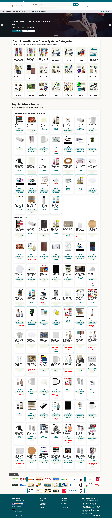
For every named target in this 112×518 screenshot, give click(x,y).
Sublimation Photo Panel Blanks (31, 95)
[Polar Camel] (80, 485)
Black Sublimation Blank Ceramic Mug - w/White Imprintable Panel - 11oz (55, 387)
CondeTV (42, 506)
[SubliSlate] (56, 491)
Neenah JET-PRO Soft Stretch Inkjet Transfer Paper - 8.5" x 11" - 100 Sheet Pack (19, 205)
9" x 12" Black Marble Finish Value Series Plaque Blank (43, 229)
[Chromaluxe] (31, 479)
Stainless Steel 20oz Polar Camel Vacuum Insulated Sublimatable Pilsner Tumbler (80, 387)
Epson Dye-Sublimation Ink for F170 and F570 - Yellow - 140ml (79, 186)
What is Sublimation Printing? (18, 1)
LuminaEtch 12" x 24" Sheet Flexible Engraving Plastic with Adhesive (80, 364)
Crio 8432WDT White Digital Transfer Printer (80, 166)
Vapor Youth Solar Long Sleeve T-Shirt (31, 252)
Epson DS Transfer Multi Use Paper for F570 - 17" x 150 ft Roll (79, 125)
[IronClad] (39, 485)
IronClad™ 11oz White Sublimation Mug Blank (43, 145)
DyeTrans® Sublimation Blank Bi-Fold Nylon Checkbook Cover (43, 411)
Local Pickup (64, 504)
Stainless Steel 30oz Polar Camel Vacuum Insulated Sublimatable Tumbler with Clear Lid (31, 433)
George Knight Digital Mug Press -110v (56, 433)
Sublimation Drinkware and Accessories (68, 76)
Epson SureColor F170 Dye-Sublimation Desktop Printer (67, 186)
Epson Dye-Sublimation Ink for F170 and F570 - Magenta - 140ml (55, 166)
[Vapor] (80, 491)
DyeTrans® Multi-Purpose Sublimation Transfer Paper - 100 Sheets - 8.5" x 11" (19, 186)
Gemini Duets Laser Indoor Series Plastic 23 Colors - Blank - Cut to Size (19, 229)
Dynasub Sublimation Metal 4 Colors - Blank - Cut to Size (31, 205)
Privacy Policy (64, 508)
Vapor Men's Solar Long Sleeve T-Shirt (67, 433)
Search (76, 4)
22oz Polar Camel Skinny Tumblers (18, 60)
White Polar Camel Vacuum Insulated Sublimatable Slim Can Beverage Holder (43, 318)
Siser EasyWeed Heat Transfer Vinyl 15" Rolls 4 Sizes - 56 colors (68, 318)
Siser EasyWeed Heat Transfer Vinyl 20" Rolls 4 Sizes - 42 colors (92, 298)
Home (2, 11)
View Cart (44, 11)
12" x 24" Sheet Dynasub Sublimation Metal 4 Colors (80, 318)
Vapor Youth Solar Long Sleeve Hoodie (67, 364)
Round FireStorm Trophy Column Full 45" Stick (79, 340)
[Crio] (47, 479)
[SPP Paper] (31, 491)
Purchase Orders (64, 507)
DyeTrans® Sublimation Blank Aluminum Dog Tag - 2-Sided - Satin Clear (55, 298)
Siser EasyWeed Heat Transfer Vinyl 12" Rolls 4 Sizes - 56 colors (68, 387)
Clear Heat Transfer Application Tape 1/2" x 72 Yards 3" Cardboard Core (67, 166)
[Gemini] (97, 479)
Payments (42, 507)
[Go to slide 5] (57, 35)
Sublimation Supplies (56, 95)
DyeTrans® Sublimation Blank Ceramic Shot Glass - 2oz (92, 145)
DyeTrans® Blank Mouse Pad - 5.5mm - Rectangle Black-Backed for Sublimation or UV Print (31, 125)
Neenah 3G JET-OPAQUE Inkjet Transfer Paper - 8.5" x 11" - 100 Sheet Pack (43, 166)
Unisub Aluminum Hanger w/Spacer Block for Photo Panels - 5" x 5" (31, 145)
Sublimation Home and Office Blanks (81, 77)
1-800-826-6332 (52, 1)
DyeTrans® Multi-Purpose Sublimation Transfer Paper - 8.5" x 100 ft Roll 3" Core (68, 145)
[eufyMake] (80, 479)
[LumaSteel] (47, 485)
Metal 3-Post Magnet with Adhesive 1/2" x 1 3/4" (68, 229)
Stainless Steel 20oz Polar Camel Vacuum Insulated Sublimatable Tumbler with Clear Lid (80, 456)
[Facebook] (90, 516)
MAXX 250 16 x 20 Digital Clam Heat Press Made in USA (43, 298)
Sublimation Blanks (56, 78)
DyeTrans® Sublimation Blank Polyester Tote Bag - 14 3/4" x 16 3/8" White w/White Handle (80, 229)
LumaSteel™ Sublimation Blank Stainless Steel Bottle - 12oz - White (43, 205)
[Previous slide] (2, 25)
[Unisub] (72, 491)
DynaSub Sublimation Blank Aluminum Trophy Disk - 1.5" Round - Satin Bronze (31, 456)
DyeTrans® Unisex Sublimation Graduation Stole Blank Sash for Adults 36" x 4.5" (19, 364)
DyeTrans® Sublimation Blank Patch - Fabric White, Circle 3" (19, 274)
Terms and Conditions (45, 508)
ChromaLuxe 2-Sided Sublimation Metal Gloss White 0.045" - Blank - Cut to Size (56, 252)
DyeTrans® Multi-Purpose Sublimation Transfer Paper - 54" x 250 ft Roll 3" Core (43, 456)
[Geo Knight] (14, 485)
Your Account (43, 503)
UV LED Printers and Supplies (94, 95)
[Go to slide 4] (56, 35)
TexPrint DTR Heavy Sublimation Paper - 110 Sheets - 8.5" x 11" (43, 186)
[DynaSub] (64, 479)
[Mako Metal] (64, 485)
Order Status (43, 504)
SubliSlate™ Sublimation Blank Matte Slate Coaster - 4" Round (56, 318)
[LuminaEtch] (55, 485)
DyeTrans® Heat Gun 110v (43, 433)
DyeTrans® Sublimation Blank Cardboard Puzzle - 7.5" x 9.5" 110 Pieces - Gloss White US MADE (67, 252)
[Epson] (72, 479)
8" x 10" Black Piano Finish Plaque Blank (55, 274)
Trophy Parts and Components (68, 95)
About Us (42, 501)
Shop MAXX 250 (16, 30)
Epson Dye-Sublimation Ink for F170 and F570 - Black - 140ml (55, 125)
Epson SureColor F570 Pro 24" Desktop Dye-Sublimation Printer (79, 298)
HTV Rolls (81, 60)
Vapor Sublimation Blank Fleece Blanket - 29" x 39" (92, 274)
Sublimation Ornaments (18, 95)
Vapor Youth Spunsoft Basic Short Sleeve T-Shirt (92, 340)
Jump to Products (55, 7)
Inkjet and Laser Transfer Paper (93, 60)
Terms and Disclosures (17, 511)
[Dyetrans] (56, 479)
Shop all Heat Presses (28, 30)
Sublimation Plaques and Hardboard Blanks (43, 94)
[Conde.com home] (17, 6)
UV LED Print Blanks (81, 95)
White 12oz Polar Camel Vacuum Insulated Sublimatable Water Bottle (79, 433)
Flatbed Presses (56, 60)
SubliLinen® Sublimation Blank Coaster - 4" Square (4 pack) (67, 456)
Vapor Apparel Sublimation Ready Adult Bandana (55, 340)
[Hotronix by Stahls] (23, 485)
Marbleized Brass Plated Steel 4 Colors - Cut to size (92, 252)
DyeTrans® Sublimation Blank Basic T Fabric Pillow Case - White (55, 145)
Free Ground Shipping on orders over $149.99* (90, 1)
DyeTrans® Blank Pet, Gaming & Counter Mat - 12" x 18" (92, 166)
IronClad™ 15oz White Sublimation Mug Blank (92, 125)
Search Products (64, 500)
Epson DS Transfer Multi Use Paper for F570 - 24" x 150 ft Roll (19, 145)
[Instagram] (92, 516)
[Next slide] (110, 25)
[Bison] (22, 479)
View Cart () (97, 6)
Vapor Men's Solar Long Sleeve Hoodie (55, 411)
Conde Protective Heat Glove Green (31, 318)
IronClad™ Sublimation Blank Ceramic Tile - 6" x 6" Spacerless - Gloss (67, 125)
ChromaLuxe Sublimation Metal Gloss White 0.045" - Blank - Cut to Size (92, 364)
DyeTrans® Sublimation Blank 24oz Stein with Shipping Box (91, 456)
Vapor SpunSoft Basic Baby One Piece (92, 318)
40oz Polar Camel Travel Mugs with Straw (43, 59)
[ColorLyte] (39, 479)
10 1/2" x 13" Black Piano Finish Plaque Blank (67, 411)
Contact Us (63, 501)
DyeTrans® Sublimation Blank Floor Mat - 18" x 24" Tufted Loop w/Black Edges (43, 340)
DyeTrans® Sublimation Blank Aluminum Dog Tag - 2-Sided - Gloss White (19, 298)
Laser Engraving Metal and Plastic (18, 77)
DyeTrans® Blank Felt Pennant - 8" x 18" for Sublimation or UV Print (80, 145)
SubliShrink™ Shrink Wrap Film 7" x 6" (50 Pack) (19, 340)
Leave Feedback (64, 503)
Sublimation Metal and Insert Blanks (93, 77)
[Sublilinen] (39, 491)
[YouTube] (94, 516)
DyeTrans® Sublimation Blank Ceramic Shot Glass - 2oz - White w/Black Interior (68, 274)
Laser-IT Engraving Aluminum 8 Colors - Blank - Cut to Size (55, 456)
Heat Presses (68, 60)
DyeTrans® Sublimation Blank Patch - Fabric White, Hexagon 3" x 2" (92, 186)
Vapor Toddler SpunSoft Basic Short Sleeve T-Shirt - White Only (19, 318)
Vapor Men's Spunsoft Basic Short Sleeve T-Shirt (67, 340)
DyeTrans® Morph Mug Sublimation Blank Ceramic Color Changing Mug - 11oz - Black (19, 166)
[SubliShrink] (47, 491)
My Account (63, 506)
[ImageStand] (31, 485)
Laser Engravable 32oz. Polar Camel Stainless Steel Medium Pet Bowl (92, 433)
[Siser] (97, 485)
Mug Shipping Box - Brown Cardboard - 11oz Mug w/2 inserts (31, 364)
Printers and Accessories (43, 77)
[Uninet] (64, 491)
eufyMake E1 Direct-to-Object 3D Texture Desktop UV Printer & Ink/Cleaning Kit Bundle (80, 274)
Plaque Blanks (31, 78)
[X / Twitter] (99, 516)
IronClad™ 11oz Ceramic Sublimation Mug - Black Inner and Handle (92, 411)
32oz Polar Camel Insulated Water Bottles (30, 59)
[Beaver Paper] (14, 479)
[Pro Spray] (89, 485)
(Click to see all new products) (21, 217)
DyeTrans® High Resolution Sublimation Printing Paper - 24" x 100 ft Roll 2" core (31, 186)
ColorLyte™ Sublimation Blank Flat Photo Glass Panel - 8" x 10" (43, 274)
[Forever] (89, 479)
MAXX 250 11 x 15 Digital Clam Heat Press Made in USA (92, 387)
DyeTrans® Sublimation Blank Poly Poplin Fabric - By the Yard (31, 166)
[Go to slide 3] (55, 35)
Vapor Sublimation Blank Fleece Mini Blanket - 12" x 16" (19, 456)
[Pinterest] (97, 516)
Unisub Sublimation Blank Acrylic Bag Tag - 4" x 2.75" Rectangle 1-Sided (79, 411)
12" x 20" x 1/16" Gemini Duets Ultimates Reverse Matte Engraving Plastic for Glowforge (43, 364)
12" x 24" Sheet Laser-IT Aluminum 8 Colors (19, 125)
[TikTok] (96, 516)
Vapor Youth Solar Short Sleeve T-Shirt (19, 387)
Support (38, 11)
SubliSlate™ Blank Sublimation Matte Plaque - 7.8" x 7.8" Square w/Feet (67, 298)
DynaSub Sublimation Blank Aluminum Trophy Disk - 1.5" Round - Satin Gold (92, 229)
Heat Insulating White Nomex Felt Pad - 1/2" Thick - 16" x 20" (43, 125)
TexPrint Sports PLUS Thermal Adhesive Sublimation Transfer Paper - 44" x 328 (56, 186)
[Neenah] (72, 485)
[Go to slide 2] (54, 35)
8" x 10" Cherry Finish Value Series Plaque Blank (43, 252)
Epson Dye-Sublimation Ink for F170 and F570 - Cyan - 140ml (55, 205)
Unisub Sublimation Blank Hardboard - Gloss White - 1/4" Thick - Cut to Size (43, 387)
